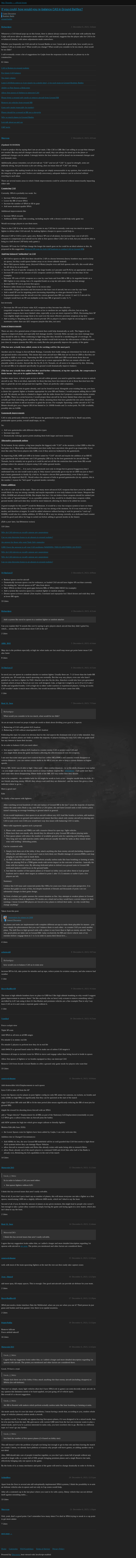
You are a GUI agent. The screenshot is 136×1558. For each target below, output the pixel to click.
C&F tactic (5, 127)
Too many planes (8, 78)
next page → (6, 1534)
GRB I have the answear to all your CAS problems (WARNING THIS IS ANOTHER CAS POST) (41, 547)
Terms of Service (43, 1549)
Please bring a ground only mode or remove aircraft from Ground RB (30, 98)
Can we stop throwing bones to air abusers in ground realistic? (27, 537)
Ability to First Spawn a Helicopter (15, 88)
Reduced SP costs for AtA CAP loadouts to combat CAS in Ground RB (54, 249)
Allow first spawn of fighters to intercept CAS (20, 93)
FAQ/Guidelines (26, 1549)
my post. (24, 1246)
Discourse (16, 1554)
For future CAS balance (11, 73)
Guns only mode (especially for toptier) (17, 107)
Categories (13, 1549)
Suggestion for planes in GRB (20, 917)
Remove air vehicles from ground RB (16, 102)
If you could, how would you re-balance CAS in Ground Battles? (42, 9)
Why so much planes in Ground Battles (17, 117)
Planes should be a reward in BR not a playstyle (21, 112)
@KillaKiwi (69, 771)
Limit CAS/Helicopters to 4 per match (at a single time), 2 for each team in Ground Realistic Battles (42, 83)
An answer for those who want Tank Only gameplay (23, 542)
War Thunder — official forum (14, 3)
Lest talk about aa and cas (12, 122)
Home (3, 1549)
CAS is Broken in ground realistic (15, 68)
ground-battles (6, 19)
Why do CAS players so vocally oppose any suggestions (24, 532)
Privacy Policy (58, 1549)
